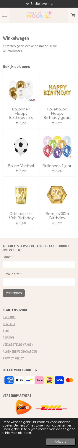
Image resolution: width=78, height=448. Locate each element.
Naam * (8, 256)
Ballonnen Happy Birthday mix (21, 113)
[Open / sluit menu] (5, 15)
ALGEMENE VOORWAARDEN (20, 351)
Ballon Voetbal (21, 166)
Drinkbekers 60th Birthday (21, 216)
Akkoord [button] (61, 441)
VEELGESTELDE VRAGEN (18, 344)
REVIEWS (9, 338)
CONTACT (9, 324)
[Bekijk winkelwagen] (73, 15)
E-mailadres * (12, 274)
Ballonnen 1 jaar (57, 166)
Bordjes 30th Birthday (57, 216)
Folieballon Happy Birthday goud (57, 113)
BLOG (6, 331)
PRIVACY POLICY (13, 358)
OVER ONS (9, 317)
